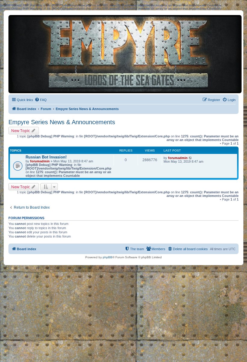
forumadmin (40, 161)
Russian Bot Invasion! (46, 157)
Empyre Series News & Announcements (61, 122)
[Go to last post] (190, 157)
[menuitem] (41, 99)
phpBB (107, 257)
